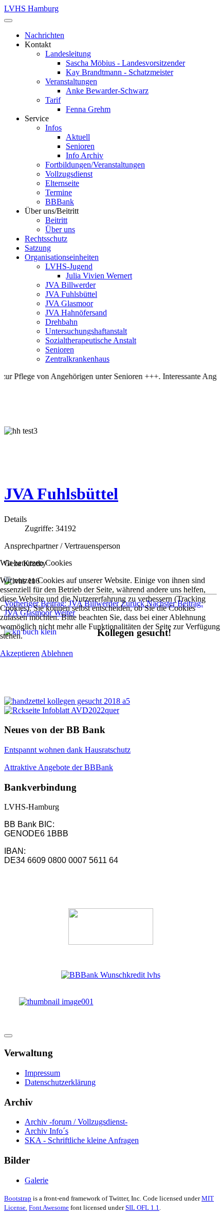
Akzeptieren (20, 653)
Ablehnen (57, 653)
